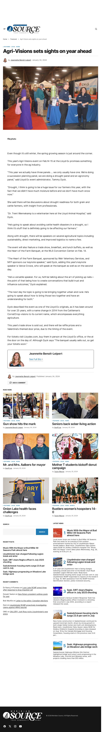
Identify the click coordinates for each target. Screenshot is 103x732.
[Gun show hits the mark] (26, 406)
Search (6, 524)
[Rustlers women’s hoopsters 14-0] (75, 490)
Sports (72, 505)
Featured (13, 39)
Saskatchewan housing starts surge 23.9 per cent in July (24, 567)
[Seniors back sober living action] (75, 406)
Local (13, 46)
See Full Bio (35, 359)
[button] (4, 28)
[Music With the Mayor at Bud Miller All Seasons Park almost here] (57, 532)
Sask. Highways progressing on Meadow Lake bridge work (24, 573)
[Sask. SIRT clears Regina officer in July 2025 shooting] (57, 591)
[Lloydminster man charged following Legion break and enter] (57, 562)
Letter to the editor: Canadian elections (32, 601)
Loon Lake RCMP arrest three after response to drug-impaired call (25, 588)
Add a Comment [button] (19, 383)
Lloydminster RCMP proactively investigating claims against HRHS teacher (24, 606)
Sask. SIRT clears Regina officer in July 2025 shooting (23, 561)
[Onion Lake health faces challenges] (26, 490)
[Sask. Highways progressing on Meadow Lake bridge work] (57, 645)
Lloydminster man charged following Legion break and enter (23, 555)
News (18, 46)
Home (5, 39)
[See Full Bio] (42, 359)
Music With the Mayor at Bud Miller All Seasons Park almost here (20, 549)
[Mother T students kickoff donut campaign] (75, 446)
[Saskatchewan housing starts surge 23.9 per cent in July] (57, 614)
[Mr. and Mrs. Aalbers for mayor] (26, 446)
